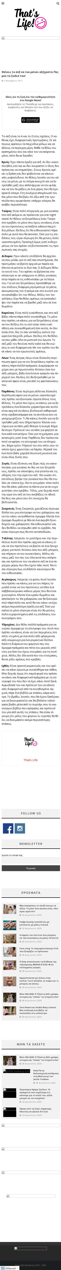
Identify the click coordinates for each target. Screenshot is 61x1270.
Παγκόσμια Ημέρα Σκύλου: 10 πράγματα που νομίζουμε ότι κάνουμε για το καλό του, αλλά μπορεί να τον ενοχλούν (36, 1094)
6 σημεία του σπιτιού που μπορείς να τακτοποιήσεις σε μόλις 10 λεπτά (39, 936)
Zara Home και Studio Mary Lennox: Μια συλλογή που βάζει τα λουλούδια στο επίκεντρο (38, 1010)
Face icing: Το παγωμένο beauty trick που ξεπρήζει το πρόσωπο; (39, 950)
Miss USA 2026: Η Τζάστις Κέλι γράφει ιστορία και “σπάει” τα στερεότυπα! (39, 995)
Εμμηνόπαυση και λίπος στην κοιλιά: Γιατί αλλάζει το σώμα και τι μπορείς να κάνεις (39, 981)
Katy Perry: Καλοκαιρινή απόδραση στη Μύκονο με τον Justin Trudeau (46, 1075)
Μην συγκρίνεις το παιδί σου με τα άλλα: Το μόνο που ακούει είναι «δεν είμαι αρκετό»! (39, 908)
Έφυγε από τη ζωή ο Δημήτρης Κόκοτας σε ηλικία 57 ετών (35, 1110)
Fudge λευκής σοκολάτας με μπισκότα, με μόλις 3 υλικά (34, 923)
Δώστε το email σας (12, 855)
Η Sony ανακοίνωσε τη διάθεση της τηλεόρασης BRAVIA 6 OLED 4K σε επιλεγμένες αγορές (38, 964)
